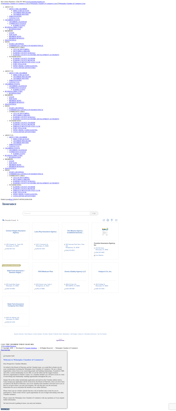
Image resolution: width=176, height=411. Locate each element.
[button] (3, 220)
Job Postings (73, 334)
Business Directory (19, 334)
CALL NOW (5, 409)
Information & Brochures (90, 334)
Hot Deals (45, 334)
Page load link (5, 350)
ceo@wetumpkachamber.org (35, 2)
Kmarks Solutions (31, 348)
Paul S (11, 199)
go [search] (94, 213)
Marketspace (66, 334)
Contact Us (80, 334)
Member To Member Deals (55, 334)
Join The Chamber (102, 334)
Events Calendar (38, 334)
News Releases (28, 334)
